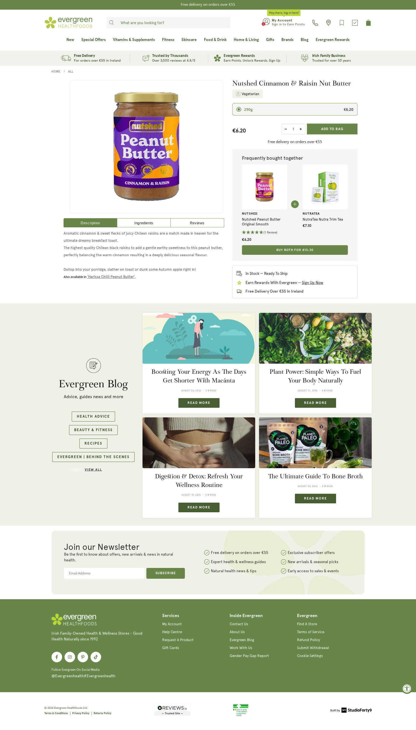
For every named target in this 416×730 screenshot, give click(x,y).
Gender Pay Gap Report (249, 656)
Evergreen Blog (242, 640)
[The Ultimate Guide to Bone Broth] (315, 442)
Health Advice (93, 416)
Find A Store (307, 624)
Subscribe (166, 573)
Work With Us (241, 648)
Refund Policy (308, 640)
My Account (172, 624)
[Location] (328, 23)
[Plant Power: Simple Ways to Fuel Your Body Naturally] (315, 338)
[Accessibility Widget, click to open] (407, 688)
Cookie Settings (310, 656)
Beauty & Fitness (93, 430)
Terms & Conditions (56, 713)
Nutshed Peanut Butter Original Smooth (261, 221)
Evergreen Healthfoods (68, 708)
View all (93, 469)
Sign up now (312, 282)
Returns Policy (102, 713)
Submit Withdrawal (313, 648)
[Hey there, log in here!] (266, 22)
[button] (264, 232)
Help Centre (172, 632)
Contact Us (239, 624)
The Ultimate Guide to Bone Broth (315, 476)
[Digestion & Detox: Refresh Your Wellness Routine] (199, 442)
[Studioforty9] (351, 711)
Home (56, 71)
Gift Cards (170, 648)
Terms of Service (310, 632)
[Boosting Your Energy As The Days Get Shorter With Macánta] (199, 338)
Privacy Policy (80, 713)
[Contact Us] (315, 23)
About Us (237, 632)
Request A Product (178, 640)
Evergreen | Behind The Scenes (93, 457)
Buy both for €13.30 (295, 250)
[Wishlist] (342, 23)
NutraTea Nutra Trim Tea (323, 219)
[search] (111, 22)
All (70, 71)
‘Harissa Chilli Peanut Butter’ (111, 277)
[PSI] (240, 715)
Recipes (93, 443)
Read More (199, 403)
